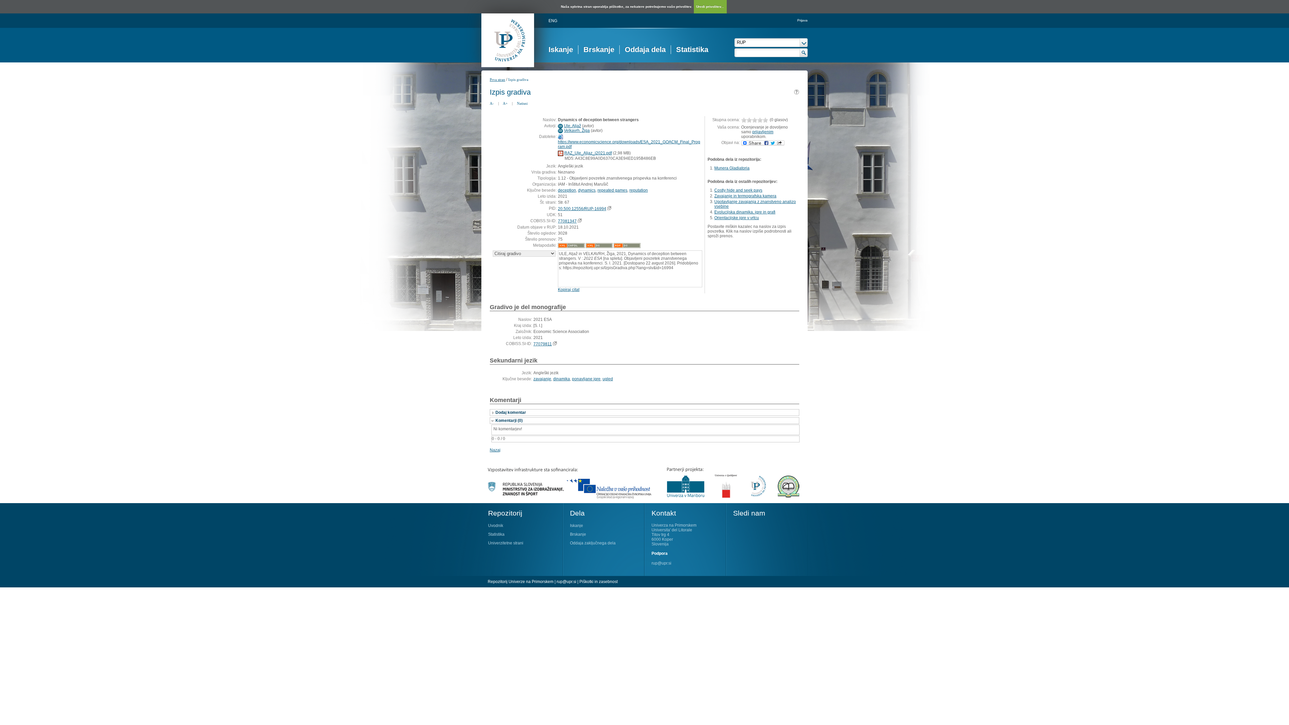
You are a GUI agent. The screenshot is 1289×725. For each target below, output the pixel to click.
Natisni (522, 103)
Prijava (802, 20)
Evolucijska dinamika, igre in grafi (744, 212)
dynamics (586, 190)
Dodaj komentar (510, 412)
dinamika (561, 379)
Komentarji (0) (509, 420)
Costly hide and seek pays (738, 190)
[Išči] (804, 52)
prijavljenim (762, 132)
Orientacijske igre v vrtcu (736, 217)
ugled (608, 379)
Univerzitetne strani (505, 543)
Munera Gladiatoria (732, 168)
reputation (638, 190)
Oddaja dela (645, 49)
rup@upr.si (661, 563)
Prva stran (497, 80)
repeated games (612, 190)
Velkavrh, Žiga (577, 130)
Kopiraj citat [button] (568, 289)
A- (492, 103)
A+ (505, 103)
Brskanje (598, 49)
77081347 (567, 221)
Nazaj (495, 450)
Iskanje (560, 49)
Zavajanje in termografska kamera (745, 196)
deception (567, 190)
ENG (552, 20)
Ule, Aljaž (572, 126)
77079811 (542, 344)
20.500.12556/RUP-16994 (582, 208)
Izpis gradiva (518, 80)
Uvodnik (495, 525)
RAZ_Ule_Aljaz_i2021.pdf (588, 153)
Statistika (692, 49)
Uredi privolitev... (710, 6)
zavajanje (542, 379)
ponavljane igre (586, 379)
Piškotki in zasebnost (598, 581)
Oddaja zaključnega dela (593, 543)
